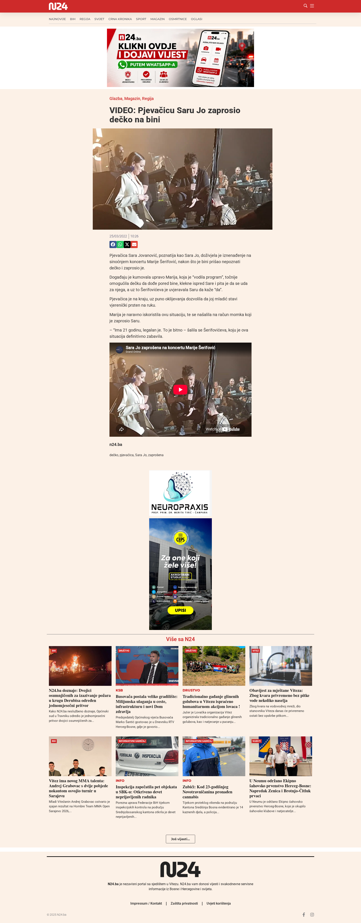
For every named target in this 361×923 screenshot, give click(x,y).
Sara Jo (141, 455)
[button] (113, 244)
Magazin (157, 19)
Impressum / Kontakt (146, 903)
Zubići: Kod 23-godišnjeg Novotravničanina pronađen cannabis (207, 792)
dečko (113, 455)
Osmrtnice (178, 19)
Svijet (99, 19)
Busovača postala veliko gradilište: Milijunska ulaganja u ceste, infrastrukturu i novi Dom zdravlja (147, 703)
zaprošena (156, 455)
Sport (141, 19)
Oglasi (196, 19)
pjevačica (127, 455)
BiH (72, 19)
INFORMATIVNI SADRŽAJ (132, 741)
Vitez (256, 650)
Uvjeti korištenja (219, 903)
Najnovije (57, 19)
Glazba (115, 98)
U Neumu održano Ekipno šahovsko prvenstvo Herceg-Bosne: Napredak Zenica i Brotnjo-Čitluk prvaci (280, 788)
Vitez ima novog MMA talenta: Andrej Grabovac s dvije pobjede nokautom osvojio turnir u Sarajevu (78, 788)
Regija (85, 19)
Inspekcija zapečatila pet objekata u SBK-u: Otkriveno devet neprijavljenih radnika (146, 792)
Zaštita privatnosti (184, 903)
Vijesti (257, 741)
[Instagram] (312, 915)
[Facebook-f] (304, 915)
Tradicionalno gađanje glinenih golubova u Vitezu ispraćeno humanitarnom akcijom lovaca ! (211, 701)
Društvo (124, 650)
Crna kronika (120, 19)
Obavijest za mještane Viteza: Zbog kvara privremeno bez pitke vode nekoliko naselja (279, 695)
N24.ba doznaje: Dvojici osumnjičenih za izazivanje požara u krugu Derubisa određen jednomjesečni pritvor (80, 697)
